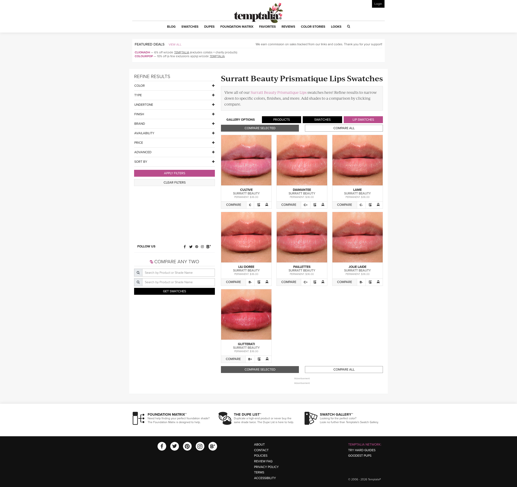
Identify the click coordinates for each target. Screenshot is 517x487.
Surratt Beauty (246, 193)
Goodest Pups (359, 456)
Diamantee (302, 190)
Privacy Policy (266, 467)
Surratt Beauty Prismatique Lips (279, 92)
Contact (261, 450)
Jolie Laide (357, 267)
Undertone (143, 105)
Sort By (140, 162)
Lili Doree (246, 267)
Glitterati (246, 344)
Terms (259, 472)
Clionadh (142, 52)
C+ (306, 205)
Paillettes (302, 267)
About (259, 445)
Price (138, 143)
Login (378, 4)
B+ (250, 359)
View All (175, 44)
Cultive (246, 190)
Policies (260, 456)
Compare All (344, 128)
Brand (139, 124)
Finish (139, 114)
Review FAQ (263, 461)
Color (139, 86)
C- (361, 205)
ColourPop (144, 56)
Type (138, 95)
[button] (171, 27)
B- (250, 282)
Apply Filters (174, 173)
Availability (144, 133)
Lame (357, 190)
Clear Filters (175, 183)
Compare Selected (260, 128)
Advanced (142, 152)
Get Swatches (174, 291)
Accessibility (265, 478)
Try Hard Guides (361, 450)
